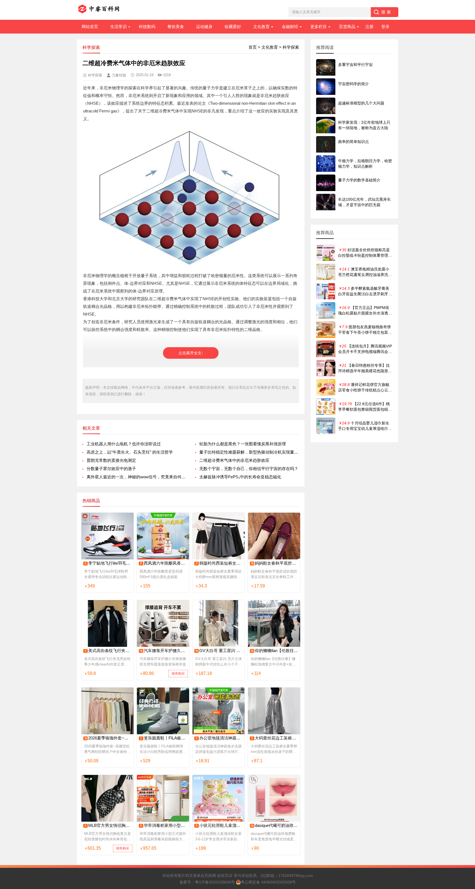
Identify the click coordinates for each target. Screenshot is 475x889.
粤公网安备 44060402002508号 (268, 882)
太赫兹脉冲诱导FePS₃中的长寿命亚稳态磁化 (240, 476)
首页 (252, 47)
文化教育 (261, 26)
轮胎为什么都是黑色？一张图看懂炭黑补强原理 (242, 443)
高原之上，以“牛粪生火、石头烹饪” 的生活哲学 (130, 452)
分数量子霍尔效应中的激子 (111, 468)
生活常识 (118, 26)
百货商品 (347, 26)
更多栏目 (318, 26)
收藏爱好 (233, 26)
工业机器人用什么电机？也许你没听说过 (124, 443)
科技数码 (147, 26)
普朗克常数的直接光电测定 (111, 460)
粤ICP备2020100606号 (215, 882)
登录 (385, 26)
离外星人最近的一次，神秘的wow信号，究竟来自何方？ (136, 476)
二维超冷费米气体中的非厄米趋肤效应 (234, 460)
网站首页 (90, 26)
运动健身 (204, 26)
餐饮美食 (175, 26)
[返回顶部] (464, 794)
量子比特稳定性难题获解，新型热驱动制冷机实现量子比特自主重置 (249, 452)
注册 (369, 26)
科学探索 (291, 47)
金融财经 (290, 26)
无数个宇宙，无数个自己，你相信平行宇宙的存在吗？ (248, 468)
